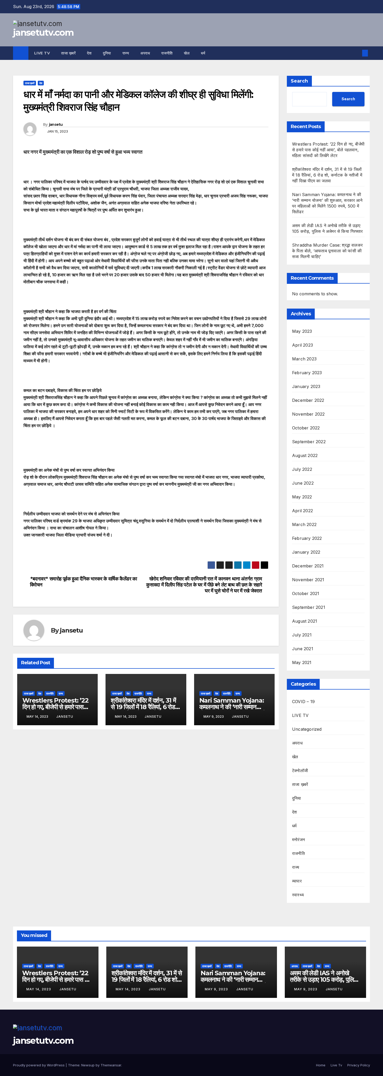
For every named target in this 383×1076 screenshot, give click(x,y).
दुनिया (107, 53)
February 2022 (307, 538)
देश (89, 53)
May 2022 (302, 496)
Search (299, 81)
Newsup (88, 1065)
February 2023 (307, 372)
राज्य (125, 53)
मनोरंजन (298, 839)
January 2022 (306, 552)
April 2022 (302, 510)
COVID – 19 (303, 701)
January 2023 (306, 386)
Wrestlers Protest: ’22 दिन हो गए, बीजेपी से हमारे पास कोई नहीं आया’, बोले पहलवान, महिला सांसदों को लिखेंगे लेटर (328, 149)
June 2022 (303, 483)
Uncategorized (307, 729)
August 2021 (304, 621)
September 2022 (309, 441)
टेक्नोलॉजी (300, 770)
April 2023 (302, 345)
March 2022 (304, 524)
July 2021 (302, 634)
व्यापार (297, 881)
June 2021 (302, 648)
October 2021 (305, 593)
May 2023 (302, 331)
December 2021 (308, 565)
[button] (356, 53)
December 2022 (308, 400)
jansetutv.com (43, 32)
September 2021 (308, 607)
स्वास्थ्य (298, 894)
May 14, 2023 (39, 989)
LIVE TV (300, 715)
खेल (186, 53)
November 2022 (308, 414)
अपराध (145, 53)
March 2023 (304, 358)
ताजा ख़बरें (68, 53)
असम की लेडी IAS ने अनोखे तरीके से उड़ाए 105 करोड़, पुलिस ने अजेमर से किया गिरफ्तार (324, 979)
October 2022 (306, 427)
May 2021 (302, 662)
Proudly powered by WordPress (39, 1065)
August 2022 (305, 455)
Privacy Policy (358, 1065)
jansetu (56, 124)
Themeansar (111, 1065)
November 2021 (308, 579)
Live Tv (42, 53)
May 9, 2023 (217, 989)
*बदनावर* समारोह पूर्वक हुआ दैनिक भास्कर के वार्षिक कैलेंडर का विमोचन (83, 582)
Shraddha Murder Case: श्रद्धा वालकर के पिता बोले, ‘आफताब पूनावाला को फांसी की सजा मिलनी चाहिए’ (327, 250)
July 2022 (302, 469)
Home (320, 1065)
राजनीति (166, 53)
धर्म (203, 53)
